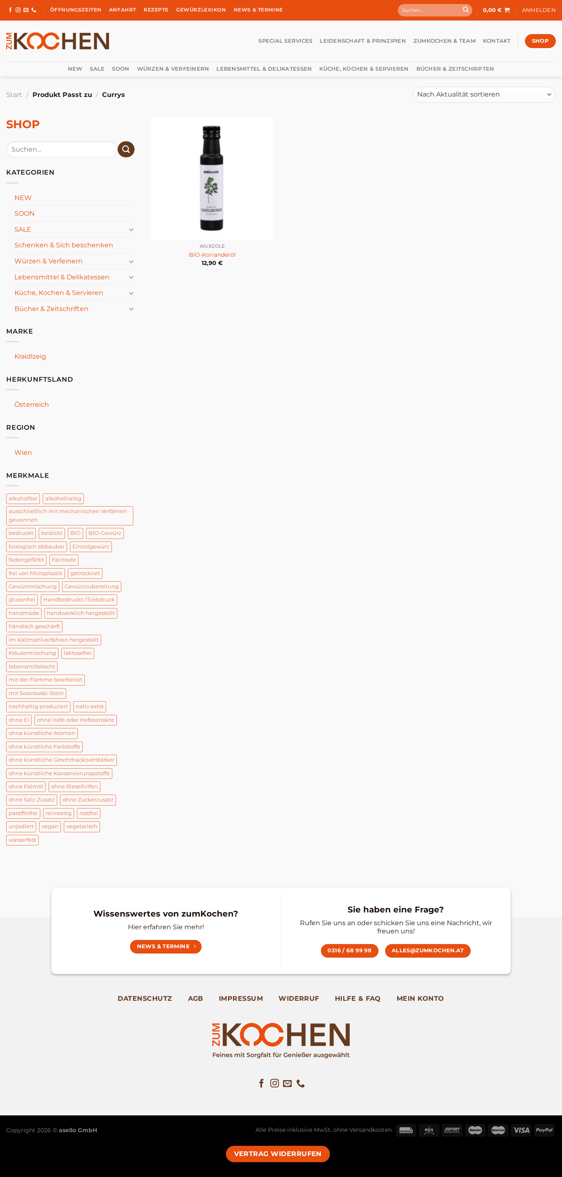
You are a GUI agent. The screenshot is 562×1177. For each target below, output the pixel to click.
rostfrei (88, 813)
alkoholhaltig (63, 498)
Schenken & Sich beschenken (63, 245)
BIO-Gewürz (104, 533)
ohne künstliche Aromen (42, 733)
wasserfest (22, 840)
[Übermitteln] (466, 10)
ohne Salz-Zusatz (32, 800)
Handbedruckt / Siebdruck (79, 600)
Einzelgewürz (90, 547)
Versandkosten (370, 1129)
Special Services (285, 41)
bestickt (52, 533)
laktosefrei (78, 653)
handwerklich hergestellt (81, 613)
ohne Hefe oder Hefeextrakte (75, 720)
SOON (120, 69)
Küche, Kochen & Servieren (364, 69)
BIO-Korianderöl (212, 254)
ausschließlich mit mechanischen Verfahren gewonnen (68, 515)
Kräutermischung (32, 653)
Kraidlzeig (30, 356)
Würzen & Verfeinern (173, 69)
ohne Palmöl (26, 786)
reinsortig (59, 813)
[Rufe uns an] (33, 10)
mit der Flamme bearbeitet (45, 680)
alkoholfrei (23, 498)
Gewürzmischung (33, 586)
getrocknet (85, 573)
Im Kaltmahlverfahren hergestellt (54, 640)
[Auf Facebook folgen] (10, 10)
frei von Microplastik (36, 573)
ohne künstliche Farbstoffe (44, 747)
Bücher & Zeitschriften (455, 69)
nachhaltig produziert (38, 706)
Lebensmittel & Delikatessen (264, 69)
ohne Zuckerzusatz (88, 800)
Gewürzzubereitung (92, 586)
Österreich (31, 404)
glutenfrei (22, 600)
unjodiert (21, 826)
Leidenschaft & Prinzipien (363, 41)
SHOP (23, 124)
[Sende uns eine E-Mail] (25, 10)
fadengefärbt (26, 560)
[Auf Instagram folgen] (18, 10)
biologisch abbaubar (37, 547)
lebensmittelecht (32, 666)
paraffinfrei (23, 813)
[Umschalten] (131, 229)
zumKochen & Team (444, 41)
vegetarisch (82, 826)
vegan (50, 826)
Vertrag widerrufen (278, 1154)
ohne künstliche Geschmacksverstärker (61, 760)
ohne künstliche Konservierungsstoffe (59, 773)
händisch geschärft (34, 626)
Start (14, 95)
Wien (23, 452)
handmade (24, 613)
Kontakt (497, 41)
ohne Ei (19, 720)
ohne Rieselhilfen (74, 786)
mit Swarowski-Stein (36, 693)
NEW (75, 69)
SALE (97, 69)
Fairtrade (64, 560)
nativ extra (90, 706)
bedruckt (21, 533)
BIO (75, 533)
